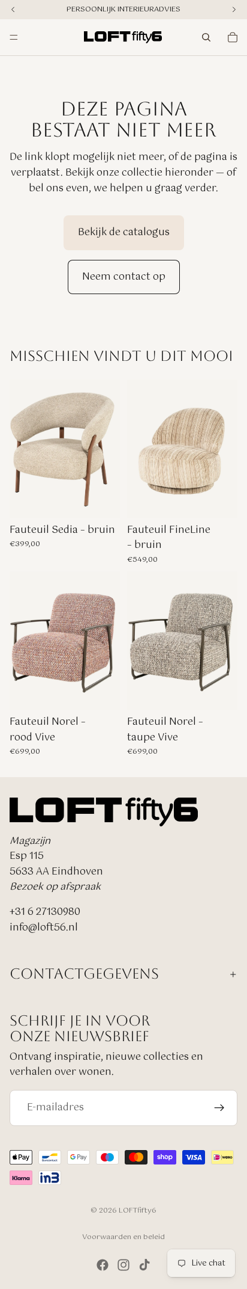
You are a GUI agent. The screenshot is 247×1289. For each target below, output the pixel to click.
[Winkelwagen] (232, 37)
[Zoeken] (206, 37)
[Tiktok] (144, 1265)
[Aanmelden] (219, 1107)
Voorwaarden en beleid (123, 1237)
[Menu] (14, 37)
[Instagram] (123, 1265)
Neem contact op (123, 277)
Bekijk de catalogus (124, 232)
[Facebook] (102, 1265)
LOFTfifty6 (137, 1211)
